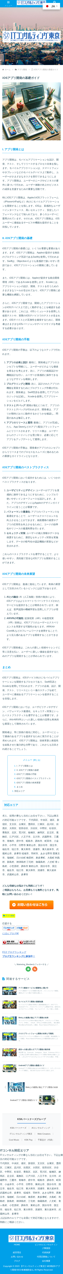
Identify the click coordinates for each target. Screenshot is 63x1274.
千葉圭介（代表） (46, 1140)
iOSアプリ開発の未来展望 (28, 782)
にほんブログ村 (10, 933)
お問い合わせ (17, 1256)
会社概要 (46, 1261)
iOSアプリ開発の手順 (26, 774)
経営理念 (17, 1252)
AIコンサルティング (41, 1128)
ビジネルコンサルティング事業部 (46, 1246)
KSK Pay (28, 1140)
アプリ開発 (10, 916)
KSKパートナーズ (18, 1128)
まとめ (20, 787)
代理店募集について (46, 1256)
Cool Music (14, 1140)
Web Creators (44, 1134)
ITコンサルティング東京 (21, 1134)
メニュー (27, 760)
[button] (56, 645)
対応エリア (20, 791)
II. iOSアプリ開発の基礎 (28, 770)
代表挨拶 (46, 1252)
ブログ (17, 1261)
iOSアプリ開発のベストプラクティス (34, 778)
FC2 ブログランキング (14, 952)
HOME (17, 1244)
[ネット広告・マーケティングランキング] (27, 943)
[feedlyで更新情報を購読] (28, 969)
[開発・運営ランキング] (10, 943)
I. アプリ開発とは (25, 766)
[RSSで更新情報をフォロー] (34, 969)
